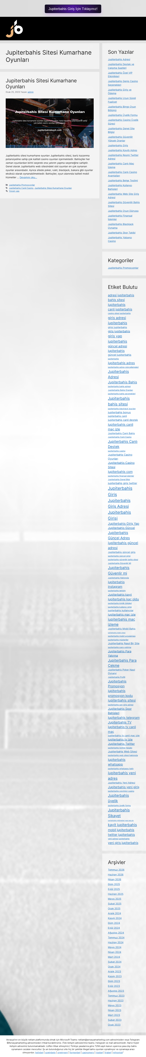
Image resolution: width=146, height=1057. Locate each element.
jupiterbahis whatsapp (116, 762)
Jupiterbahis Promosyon (117, 683)
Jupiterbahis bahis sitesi (119, 401)
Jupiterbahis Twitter (121, 744)
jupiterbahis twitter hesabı (120, 748)
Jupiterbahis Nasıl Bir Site (123, 643)
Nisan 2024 (114, 952)
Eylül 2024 (114, 927)
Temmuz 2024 (116, 937)
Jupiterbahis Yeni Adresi (121, 782)
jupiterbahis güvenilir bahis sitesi (123, 559)
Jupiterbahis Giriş (118, 145)
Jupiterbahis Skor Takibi (121, 232)
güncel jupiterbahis (119, 354)
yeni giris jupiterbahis (123, 843)
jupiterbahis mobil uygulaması (121, 636)
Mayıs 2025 (114, 898)
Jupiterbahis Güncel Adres (119, 535)
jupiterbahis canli (117, 416)
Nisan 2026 (114, 879)
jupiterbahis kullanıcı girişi (120, 607)
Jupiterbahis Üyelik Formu (123, 115)
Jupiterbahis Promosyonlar (22, 185)
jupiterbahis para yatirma (119, 647)
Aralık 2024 (114, 913)
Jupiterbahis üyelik (118, 798)
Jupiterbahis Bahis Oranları (120, 390)
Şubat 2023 (114, 1020)
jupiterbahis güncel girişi (119, 556)
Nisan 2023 (114, 1010)
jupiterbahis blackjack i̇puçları (122, 408)
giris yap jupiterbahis (117, 338)
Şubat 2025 (114, 903)
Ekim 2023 (114, 981)
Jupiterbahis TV (119, 722)
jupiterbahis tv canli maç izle (124, 735)
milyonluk (118, 1052)
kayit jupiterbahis (122, 825)
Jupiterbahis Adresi (119, 59)
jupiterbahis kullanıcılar (120, 610)
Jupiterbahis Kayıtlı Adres (122, 150)
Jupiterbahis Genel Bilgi (119, 479)
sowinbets (50, 1052)
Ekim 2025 (114, 884)
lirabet (108, 1052)
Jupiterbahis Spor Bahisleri (120, 711)
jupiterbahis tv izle (120, 739)
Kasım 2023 (115, 976)
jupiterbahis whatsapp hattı (120, 768)
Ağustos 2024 (116, 932)
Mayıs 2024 (114, 947)
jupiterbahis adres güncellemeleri (123, 367)
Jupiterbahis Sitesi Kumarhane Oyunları (53, 188)
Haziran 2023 (115, 1000)
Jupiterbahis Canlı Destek (122, 444)
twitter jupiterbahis (121, 834)
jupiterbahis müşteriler (118, 640)
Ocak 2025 (114, 908)
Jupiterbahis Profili (116, 677)
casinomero (88, 1052)
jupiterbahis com (120, 471)
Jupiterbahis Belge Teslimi (123, 180)
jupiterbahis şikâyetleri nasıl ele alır (121, 820)
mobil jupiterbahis (121, 830)
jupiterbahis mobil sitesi (116, 633)
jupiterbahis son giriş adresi (120, 704)
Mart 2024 (114, 957)
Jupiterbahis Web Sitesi (122, 751)
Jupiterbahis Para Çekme (122, 663)
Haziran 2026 (115, 874)
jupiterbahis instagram (116, 584)
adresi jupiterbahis (121, 295)
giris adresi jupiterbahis (117, 320)
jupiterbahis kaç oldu (123, 599)
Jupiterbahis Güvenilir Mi (119, 563)
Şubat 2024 (114, 961)
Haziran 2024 (115, 942)
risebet (99, 1052)
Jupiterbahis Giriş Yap (123, 523)
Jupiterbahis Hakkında (118, 578)
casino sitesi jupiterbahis (119, 313)
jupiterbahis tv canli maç (122, 729)
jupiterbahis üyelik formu (119, 805)
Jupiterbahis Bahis (122, 382)
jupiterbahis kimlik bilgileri (120, 603)
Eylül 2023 (114, 986)
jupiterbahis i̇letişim (117, 590)
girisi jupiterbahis (117, 327)
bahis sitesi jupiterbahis (116, 302)
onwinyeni (62, 1052)
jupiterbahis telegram (124, 717)
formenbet (75, 1052)
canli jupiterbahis (120, 309)
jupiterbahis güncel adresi (123, 545)
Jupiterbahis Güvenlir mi (118, 570)
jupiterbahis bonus (119, 412)
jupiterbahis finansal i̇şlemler (121, 476)
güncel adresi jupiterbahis (117, 348)
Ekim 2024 (114, 923)
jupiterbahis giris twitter (122, 483)
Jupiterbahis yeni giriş (123, 787)
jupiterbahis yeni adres (122, 775)
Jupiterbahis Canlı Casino (21, 188)
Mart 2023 (114, 1015)
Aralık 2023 (114, 971)
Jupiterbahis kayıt (120, 594)
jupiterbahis (113, 359)
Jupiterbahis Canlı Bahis (121, 433)
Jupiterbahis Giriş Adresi (119, 503)
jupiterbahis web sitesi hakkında (123, 755)
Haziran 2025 (115, 894)
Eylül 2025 (114, 889)
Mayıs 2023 (114, 1005)
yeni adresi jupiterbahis (118, 838)
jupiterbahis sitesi (122, 700)
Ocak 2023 (114, 1024)
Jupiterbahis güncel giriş (121, 552)
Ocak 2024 (114, 966)
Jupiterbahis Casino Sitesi (121, 465)
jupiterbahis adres (121, 363)
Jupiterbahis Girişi (119, 515)
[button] (73, 9)
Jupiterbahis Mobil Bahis (121, 628)
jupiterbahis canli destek (123, 419)
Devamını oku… (28, 177)
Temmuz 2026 (116, 869)
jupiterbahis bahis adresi (119, 386)
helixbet (39, 1052)
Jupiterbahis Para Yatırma (119, 653)
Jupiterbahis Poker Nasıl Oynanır (121, 671)
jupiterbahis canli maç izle (120, 426)
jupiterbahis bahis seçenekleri (121, 393)
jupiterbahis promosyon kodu (120, 693)
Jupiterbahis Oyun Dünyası (123, 210)
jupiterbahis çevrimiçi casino (121, 791)
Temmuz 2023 (116, 995)
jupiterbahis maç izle (122, 614)
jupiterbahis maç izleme (121, 622)
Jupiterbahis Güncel (121, 528)
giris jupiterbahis (119, 331)
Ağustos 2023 (116, 990)
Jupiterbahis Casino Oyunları (120, 456)
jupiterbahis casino (116, 451)
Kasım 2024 (115, 918)
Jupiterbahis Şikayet (119, 813)
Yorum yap (14, 191)
